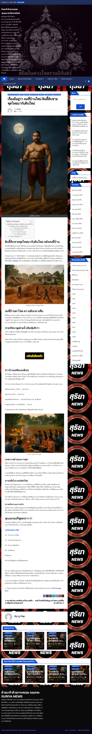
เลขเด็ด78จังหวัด (48, 94)
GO (80, 106)
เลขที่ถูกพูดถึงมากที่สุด (12, 530)
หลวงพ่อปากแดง (77, 284)
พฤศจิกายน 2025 (77, 233)
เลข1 (73, 299)
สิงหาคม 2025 (76, 247)
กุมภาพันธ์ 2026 (77, 219)
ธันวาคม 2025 (76, 228)
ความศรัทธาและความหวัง (21, 234)
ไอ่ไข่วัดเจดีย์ (76, 360)
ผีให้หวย (21, 94)
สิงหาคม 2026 (76, 190)
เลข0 (73, 294)
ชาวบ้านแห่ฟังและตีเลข (18, 229)
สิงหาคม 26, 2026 (78, 677)
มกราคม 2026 (76, 223)
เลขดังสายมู (41, 94)
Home (66, 730)
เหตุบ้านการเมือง (52, 79)
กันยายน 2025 (76, 242)
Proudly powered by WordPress (9, 730)
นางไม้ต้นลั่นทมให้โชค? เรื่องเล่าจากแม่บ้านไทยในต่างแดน (80, 133)
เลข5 (73, 318)
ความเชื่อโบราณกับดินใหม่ (20, 233)
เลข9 (73, 336)
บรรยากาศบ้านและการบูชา (20, 231)
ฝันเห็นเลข (27, 94)
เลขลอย (11, 79)
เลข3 (73, 308)
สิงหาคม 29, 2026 (34, 677)
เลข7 (73, 327)
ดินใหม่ (15, 261)
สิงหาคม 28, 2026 (56, 677)
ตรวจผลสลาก (40, 79)
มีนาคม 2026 (76, 214)
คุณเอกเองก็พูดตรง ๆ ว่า (16, 236)
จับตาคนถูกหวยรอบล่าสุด (13, 94)
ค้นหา (74, 93)
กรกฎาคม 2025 (77, 252)
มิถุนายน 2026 (76, 200)
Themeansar (32, 730)
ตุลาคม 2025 (76, 238)
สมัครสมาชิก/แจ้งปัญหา (25, 79)
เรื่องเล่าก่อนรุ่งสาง (66, 79)
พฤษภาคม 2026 (77, 204)
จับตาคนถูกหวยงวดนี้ (9, 83)
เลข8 (73, 332)
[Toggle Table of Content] (31, 221)
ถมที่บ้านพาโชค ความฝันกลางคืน (18, 226)
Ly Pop (18, 109)
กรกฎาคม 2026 (77, 195)
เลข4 (73, 313)
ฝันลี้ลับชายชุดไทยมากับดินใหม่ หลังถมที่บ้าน (20, 224)
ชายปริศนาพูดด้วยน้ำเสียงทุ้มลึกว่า (21, 228)
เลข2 (73, 303)
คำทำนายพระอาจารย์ (79, 265)
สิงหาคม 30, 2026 (11, 677)
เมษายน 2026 (76, 209)
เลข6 (73, 322)
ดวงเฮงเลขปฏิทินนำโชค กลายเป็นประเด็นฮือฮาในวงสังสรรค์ (80, 163)
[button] (85, 81)
